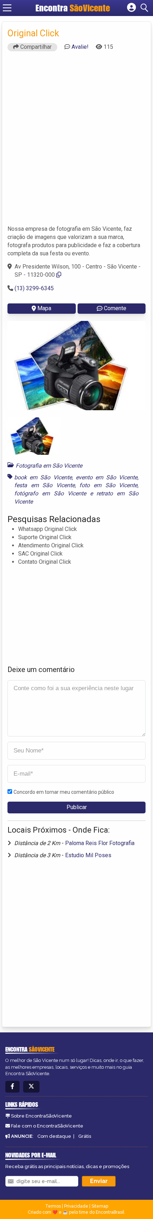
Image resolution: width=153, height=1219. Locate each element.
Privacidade (76, 1206)
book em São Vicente (43, 477)
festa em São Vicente (44, 485)
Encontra (73, 7)
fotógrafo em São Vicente (50, 493)
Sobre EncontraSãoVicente (41, 1116)
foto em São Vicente (108, 485)
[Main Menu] (7, 8)
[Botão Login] (131, 7)
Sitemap (99, 1206)
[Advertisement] (76, 141)
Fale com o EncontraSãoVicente (47, 1126)
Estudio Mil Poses (88, 855)
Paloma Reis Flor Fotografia (99, 843)
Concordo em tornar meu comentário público (64, 792)
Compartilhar (35, 46)
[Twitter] (31, 1087)
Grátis (84, 1136)
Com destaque (54, 1136)
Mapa (44, 308)
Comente (115, 308)
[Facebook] (12, 1087)
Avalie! (80, 46)
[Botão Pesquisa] (145, 7)
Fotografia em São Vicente (49, 465)
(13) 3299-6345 (34, 288)
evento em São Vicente (107, 477)
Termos (53, 1206)
